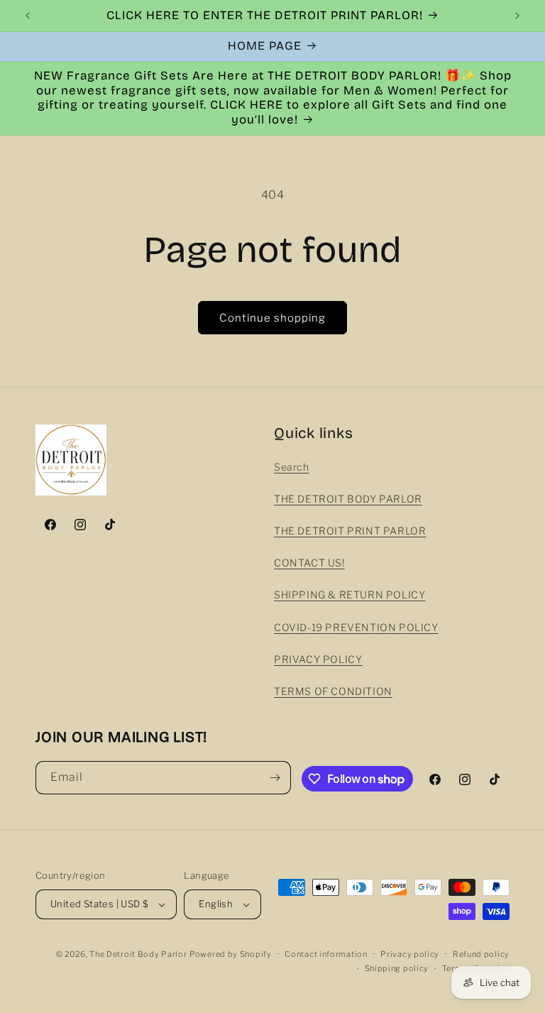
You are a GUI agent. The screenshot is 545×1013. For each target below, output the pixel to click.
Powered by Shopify (230, 954)
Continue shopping (272, 318)
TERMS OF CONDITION (333, 691)
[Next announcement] (517, 15)
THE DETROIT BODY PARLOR (348, 499)
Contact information (326, 954)
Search (291, 467)
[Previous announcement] (27, 15)
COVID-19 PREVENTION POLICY (356, 627)
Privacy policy (409, 954)
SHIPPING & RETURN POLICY (349, 594)
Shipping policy (397, 968)
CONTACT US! (309, 563)
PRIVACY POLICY (318, 659)
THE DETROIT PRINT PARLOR (350, 531)
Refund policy (481, 954)
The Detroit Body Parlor (138, 954)
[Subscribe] (274, 777)
